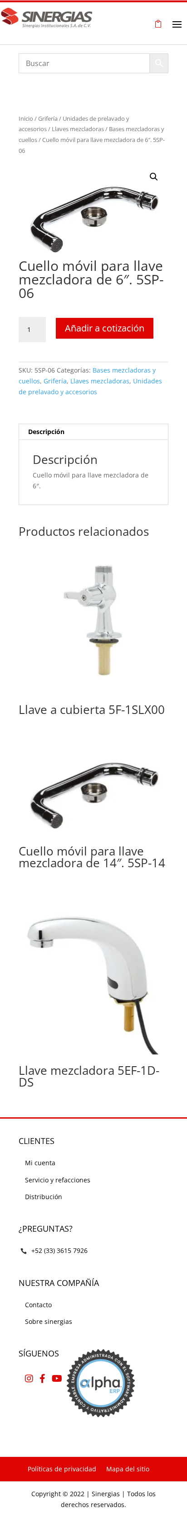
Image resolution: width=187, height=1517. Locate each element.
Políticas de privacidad (62, 1469)
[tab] (93, 432)
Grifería (48, 118)
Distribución (43, 1196)
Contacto (38, 1304)
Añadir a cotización (104, 328)
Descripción (46, 431)
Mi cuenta (40, 1162)
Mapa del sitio (127, 1469)
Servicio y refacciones (57, 1180)
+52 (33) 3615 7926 (59, 1250)
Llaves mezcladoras (78, 129)
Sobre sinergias (48, 1321)
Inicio (26, 118)
